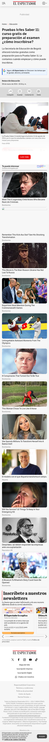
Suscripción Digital (24, 673)
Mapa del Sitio (24, 665)
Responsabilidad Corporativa (24, 685)
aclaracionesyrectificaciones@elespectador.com (24, 715)
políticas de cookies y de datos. (15, 739)
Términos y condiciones (24, 688)
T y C (24, 640)
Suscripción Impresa (24, 669)
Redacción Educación (11, 81)
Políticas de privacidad (24, 691)
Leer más (24, 157)
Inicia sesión (9, 627)
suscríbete (19, 627)
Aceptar (42, 736)
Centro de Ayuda (25, 694)
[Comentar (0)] (29, 91)
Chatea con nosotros (26, 677)
